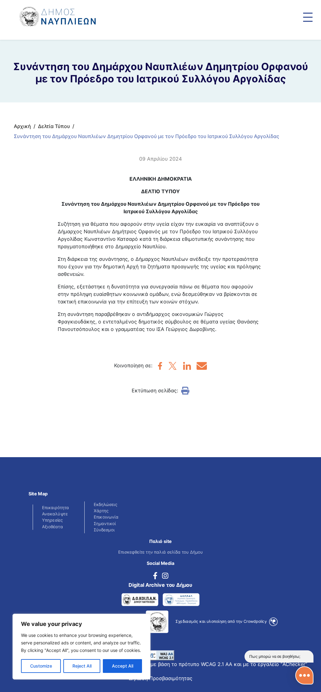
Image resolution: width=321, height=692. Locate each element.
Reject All (82, 666)
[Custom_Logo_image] (75, 13)
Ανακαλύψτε (55, 514)
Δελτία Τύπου (54, 126)
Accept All (122, 666)
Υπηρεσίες (52, 520)
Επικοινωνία (106, 517)
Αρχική (22, 126)
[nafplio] (160, 368)
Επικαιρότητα (55, 507)
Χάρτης (101, 511)
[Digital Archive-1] (140, 599)
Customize (41, 666)
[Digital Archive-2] (181, 599)
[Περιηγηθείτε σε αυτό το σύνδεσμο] (308, 17)
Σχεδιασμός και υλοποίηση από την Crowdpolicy (222, 621)
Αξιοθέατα (52, 526)
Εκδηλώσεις (106, 504)
